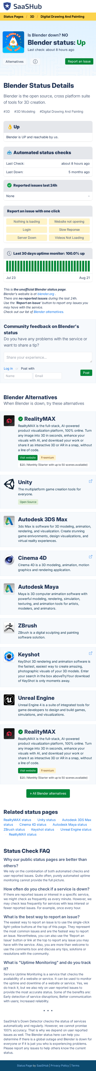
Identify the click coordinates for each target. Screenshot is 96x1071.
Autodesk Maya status (70, 824)
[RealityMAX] (9, 420)
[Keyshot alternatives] (9, 656)
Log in (9, 368)
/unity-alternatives (17, 477)
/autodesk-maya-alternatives (26, 582)
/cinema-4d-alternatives (22, 553)
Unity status (47, 820)
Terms (75, 1065)
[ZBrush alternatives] (9, 627)
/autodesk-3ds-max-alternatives (28, 515)
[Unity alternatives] (9, 484)
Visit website (28, 457)
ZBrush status (14, 829)
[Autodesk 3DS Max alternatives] (9, 521)
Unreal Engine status (76, 829)
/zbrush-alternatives (19, 621)
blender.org (46, 294)
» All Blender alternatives (48, 793)
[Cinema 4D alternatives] (9, 559)
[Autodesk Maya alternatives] (9, 588)
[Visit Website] (90, 481)
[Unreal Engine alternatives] (9, 699)
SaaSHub (42, 1065)
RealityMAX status (17, 820)
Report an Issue (79, 61)
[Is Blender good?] (35, 61)
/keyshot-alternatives (20, 650)
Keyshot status (42, 829)
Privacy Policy (60, 1065)
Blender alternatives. (49, 312)
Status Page (24, 1065)
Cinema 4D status (32, 824)
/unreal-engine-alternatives (24, 693)
